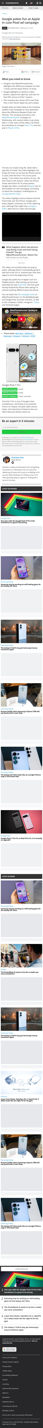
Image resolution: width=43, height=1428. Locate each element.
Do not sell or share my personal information (17, 1415)
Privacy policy (6, 1366)
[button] (40, 3)
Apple (31, 186)
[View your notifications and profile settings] (26, 3)
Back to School (18, 8)
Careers (5, 1380)
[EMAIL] (13, 462)
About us (5, 1393)
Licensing (5, 1384)
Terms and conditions (9, 1357)
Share (7, 72)
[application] (21, 226)
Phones (4, 13)
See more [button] (21, 263)
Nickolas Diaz (14, 28)
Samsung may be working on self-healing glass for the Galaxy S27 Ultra (22, 1299)
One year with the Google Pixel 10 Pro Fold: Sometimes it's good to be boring (23, 1291)
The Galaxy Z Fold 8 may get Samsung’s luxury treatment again (21, 1328)
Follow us (26, 72)
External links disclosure (10, 1388)
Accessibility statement (10, 1375)
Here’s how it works (14, 39)
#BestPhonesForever (11, 117)
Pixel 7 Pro (28, 125)
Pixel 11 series (33, 8)
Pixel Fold (22, 285)
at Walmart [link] (9, 396)
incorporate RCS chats (11, 194)
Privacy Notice (28, 439)
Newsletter (37, 72)
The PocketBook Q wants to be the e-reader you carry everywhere (22, 1308)
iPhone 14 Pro (13, 128)
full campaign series (26, 294)
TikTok (36, 302)
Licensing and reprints (10, 1406)
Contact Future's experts (10, 1362)
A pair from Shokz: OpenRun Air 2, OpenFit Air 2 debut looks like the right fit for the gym (22, 1318)
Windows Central (8, 1411)
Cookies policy (7, 1371)
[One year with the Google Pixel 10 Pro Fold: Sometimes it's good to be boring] (21, 1283)
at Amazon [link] (9, 389)
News (4, 28)
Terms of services (26, 437)
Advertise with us (8, 1402)
